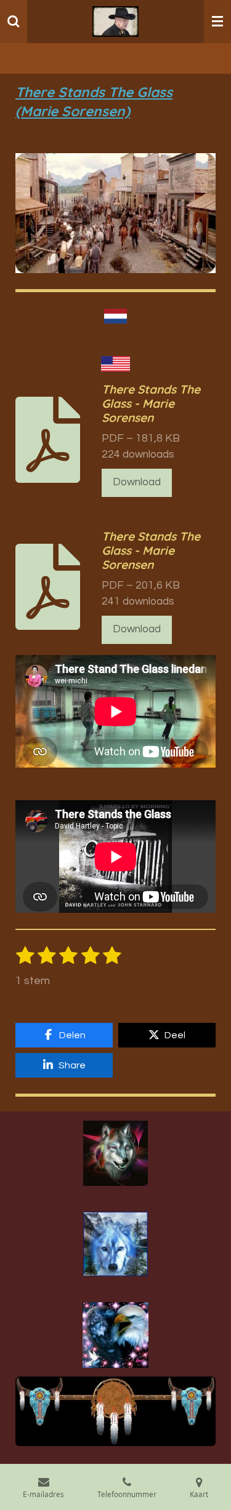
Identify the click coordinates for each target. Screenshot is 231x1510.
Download (137, 482)
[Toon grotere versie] (115, 1153)
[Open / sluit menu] (217, 21)
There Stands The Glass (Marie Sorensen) (93, 101)
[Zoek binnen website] (13, 21)
